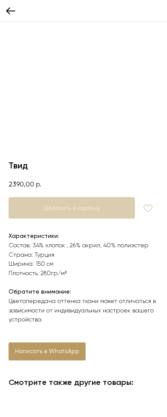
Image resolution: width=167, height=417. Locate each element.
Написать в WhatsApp (47, 351)
